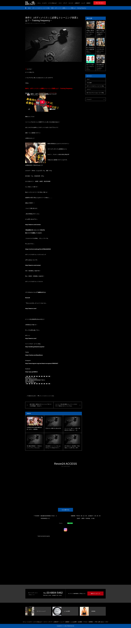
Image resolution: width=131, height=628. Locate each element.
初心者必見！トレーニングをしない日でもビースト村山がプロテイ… (53, 446)
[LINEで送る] (70, 523)
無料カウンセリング (95, 593)
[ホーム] (25, 8)
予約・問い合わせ (99, 3)
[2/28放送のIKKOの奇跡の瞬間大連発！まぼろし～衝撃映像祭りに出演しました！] (35, 421)
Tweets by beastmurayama (44, 536)
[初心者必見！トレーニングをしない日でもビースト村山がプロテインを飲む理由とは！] (53, 439)
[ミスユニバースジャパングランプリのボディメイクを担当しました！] (100, 42)
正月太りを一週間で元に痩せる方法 (53, 428)
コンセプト (44, 3)
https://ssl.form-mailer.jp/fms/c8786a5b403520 (38, 249)
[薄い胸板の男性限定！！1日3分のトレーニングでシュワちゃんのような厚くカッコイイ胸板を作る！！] (35, 439)
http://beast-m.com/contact (33, 224)
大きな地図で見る (65, 509)
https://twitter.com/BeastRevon (34, 355)
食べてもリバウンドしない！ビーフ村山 (95, 92)
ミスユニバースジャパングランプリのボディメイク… (100, 49)
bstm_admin (33, 395)
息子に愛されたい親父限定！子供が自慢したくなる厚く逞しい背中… (72, 446)
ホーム (39, 3)
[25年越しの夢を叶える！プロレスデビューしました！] (90, 25)
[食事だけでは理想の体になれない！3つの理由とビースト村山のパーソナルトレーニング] (100, 25)
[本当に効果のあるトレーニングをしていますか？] (100, 59)
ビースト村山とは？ (52, 3)
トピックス (70, 3)
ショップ (83, 3)
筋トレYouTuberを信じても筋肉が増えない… (90, 49)
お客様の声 (77, 3)
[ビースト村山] (30, 3)
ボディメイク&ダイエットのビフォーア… (90, 66)
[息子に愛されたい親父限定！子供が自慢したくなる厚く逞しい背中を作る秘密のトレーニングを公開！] (72, 439)
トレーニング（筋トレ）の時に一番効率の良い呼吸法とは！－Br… (72, 429)
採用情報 (91, 621)
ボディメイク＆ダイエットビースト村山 (38, 23)
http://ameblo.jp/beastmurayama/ (34, 346)
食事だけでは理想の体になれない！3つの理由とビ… (100, 32)
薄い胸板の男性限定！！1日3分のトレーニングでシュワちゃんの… (34, 446)
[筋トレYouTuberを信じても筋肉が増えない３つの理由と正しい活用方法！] (90, 42)
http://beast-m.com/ (31, 308)
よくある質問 (73, 621)
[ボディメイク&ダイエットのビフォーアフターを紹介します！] (90, 59)
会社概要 (80, 621)
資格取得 (88, 3)
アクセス (85, 621)
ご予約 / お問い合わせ (99, 621)
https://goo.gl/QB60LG (31, 372)
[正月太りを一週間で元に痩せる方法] (53, 421)
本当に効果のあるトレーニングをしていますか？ (100, 66)
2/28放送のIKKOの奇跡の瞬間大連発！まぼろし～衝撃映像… (34, 428)
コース (60, 3)
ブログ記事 (89, 82)
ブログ (88, 79)
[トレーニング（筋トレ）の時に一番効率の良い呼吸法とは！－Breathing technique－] (72, 421)
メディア (65, 3)
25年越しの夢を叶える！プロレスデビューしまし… (90, 32)
